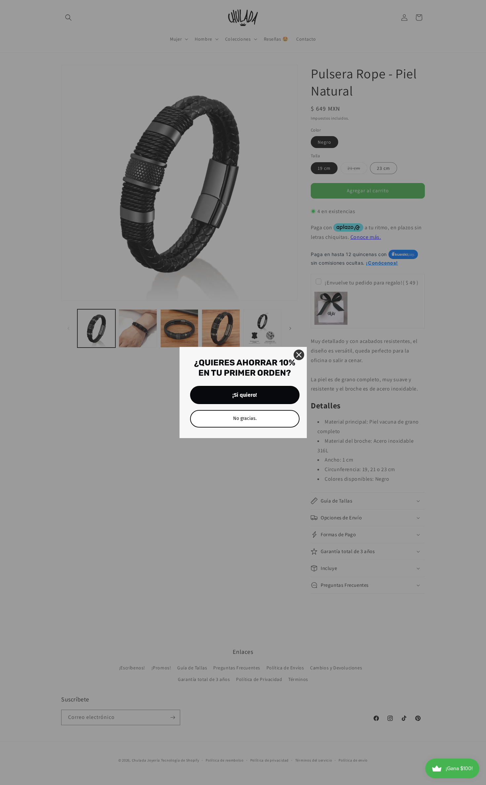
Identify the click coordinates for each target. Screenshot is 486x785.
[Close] (299, 355)
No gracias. (245, 418)
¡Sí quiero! (244, 395)
